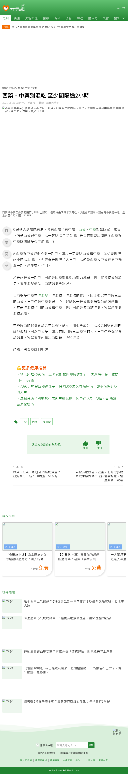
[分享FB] (6, 230)
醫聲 (117, 18)
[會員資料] (118, 8)
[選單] (124, 8)
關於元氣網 (26, 760)
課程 (80, 18)
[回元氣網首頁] (17, 8)
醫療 (46, 18)
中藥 (92, 229)
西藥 (82, 229)
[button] (123, 18)
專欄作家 (103, 760)
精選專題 (55, 760)
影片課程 (10, 547)
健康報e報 (46, 745)
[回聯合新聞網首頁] (5, 8)
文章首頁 (90, 760)
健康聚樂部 (41, 760)
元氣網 (12, 87)
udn (4, 87)
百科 (57, 18)
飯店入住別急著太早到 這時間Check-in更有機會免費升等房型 (48, 27)
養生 (17, 18)
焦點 (5, 18)
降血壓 (43, 295)
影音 (69, 18)
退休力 (93, 18)
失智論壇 (31, 18)
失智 (106, 18)
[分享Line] (6, 242)
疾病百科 (67, 760)
